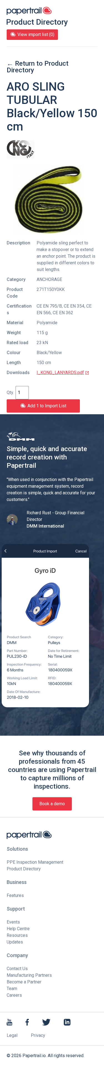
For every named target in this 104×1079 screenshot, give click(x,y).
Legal (12, 1035)
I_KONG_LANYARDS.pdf (60, 372)
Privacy (38, 1035)
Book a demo (52, 803)
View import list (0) (35, 34)
